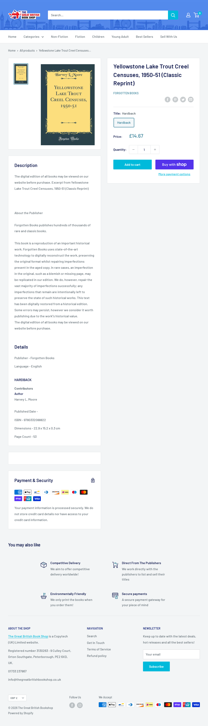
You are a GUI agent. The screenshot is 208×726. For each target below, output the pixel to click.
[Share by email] (191, 99)
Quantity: (120, 149)
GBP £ (13, 698)
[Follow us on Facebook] (72, 705)
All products (27, 50)
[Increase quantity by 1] (155, 149)
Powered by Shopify (20, 713)
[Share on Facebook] (167, 99)
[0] (196, 15)
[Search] (173, 15)
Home (12, 36)
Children (98, 36)
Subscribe (156, 666)
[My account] (188, 15)
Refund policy (97, 656)
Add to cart (132, 164)
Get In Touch (96, 643)
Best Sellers (144, 36)
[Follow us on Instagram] (80, 705)
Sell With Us (168, 36)
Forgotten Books (126, 93)
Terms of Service (99, 649)
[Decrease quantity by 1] (133, 149)
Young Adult (120, 36)
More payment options (174, 174)
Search (92, 636)
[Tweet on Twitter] (183, 99)
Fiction (80, 36)
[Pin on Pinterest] (175, 99)
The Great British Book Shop (28, 636)
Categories (31, 36)
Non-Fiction (59, 36)
